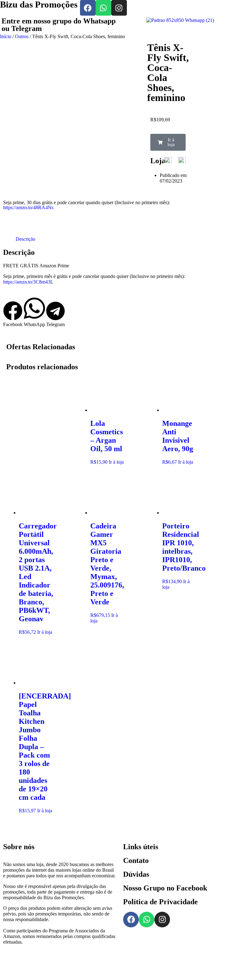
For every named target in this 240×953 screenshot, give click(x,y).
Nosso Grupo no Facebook (165, 888)
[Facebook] (88, 8)
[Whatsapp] (103, 8)
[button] (168, 142)
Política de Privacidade (160, 902)
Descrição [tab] (25, 239)
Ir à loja (116, 462)
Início (5, 36)
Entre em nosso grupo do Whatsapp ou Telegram (59, 25)
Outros (21, 36)
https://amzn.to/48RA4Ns (28, 207)
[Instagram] (119, 8)
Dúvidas (136, 874)
